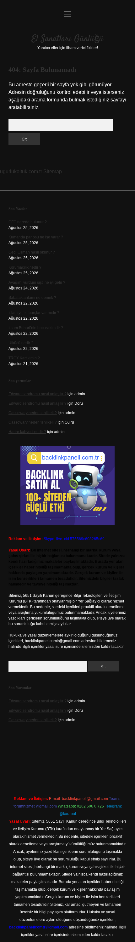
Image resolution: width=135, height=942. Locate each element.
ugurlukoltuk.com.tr (21, 171)
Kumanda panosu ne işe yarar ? (35, 237)
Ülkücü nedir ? (20, 343)
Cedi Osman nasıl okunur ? (31, 252)
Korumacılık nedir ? (24, 267)
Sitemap (52, 171)
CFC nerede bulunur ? (27, 222)
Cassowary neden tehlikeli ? (32, 413)
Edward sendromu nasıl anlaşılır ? (37, 394)
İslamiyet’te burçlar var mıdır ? (33, 313)
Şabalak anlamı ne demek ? (32, 297)
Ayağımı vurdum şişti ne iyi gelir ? (36, 282)
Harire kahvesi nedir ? (27, 432)
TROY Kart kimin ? (24, 358)
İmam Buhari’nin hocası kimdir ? (35, 328)
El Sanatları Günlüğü (68, 39)
